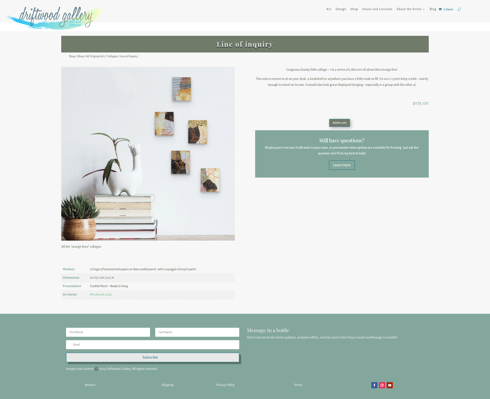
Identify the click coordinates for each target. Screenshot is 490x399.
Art (328, 9)
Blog (433, 9)
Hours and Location (377, 9)
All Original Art (95, 56)
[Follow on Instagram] (382, 365)
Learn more (342, 165)
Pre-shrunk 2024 (101, 274)
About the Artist (409, 9)
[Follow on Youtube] (390, 365)
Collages (112, 56)
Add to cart (339, 122)
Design (341, 9)
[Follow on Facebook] (374, 365)
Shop (354, 9)
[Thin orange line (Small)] (148, 223)
